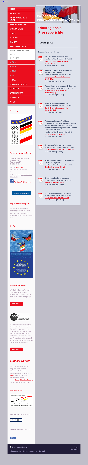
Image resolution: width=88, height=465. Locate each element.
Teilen (14, 438)
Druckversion (16, 447)
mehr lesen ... (16, 303)
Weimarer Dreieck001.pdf (54, 182)
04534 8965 (19, 167)
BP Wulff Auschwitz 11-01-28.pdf (57, 198)
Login (76, 447)
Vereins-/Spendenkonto (21, 193)
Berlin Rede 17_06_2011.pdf (55, 134)
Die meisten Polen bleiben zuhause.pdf (59, 149)
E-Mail (12, 375)
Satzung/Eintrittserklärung (24, 380)
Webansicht (74, 449)
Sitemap (24, 447)
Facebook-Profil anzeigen (22, 182)
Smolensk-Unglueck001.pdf (55, 167)
